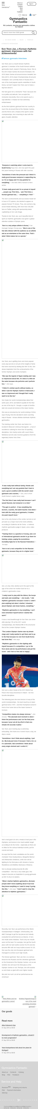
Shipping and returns (20, 1087)
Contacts (19, 4)
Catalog (20, 6)
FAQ (21, 10)
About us (19, 2)
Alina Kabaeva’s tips (9, 1025)
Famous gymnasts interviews (15, 58)
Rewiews (6, 1087)
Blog (21, 8)
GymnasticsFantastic (18, 20)
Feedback (19, 11)
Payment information (14, 1090)
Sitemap (4, 1093)
